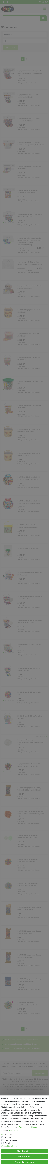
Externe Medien (11, 1140)
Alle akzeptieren (24, 1151)
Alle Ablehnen (24, 1156)
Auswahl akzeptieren (24, 1162)
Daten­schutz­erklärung (28, 1127)
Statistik (8, 1137)
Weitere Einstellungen (9, 1146)
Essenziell (9, 1135)
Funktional (9, 1143)
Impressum (13, 1130)
